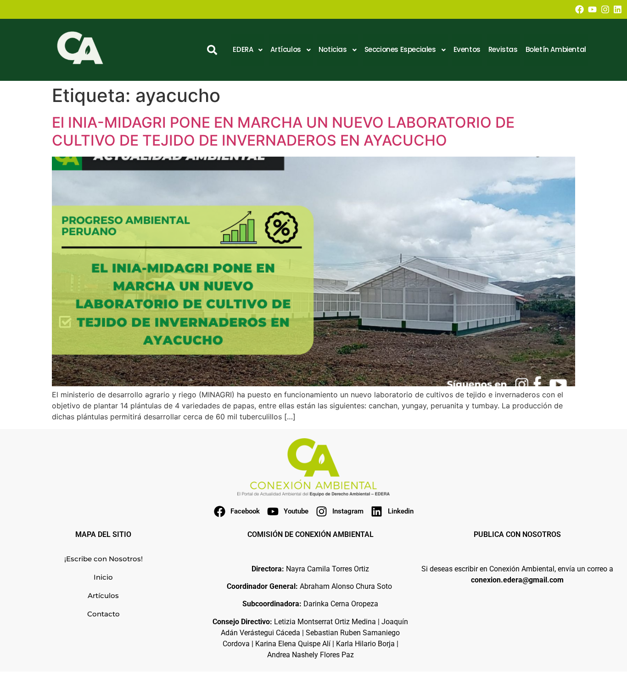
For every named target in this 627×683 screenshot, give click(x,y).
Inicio (103, 577)
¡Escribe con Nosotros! (103, 558)
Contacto (103, 614)
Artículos (103, 595)
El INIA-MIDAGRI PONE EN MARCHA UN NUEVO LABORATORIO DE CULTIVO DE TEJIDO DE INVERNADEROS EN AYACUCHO (283, 131)
